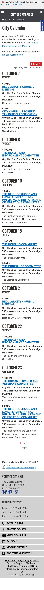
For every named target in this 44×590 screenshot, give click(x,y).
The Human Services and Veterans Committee (20, 382)
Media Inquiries (21, 568)
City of (15, 15)
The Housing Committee (19, 244)
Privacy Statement (21, 566)
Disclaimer (31, 563)
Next (23, 448)
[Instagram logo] (17, 492)
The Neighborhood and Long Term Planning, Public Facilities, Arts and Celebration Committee (21, 413)
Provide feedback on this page (21, 467)
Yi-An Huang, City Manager (18, 560)
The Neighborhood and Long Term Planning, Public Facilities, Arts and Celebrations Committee (21, 198)
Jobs (8, 566)
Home (5, 19)
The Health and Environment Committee (20, 154)
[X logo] (5, 492)
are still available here (12, 54)
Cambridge (26, 15)
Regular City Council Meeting (18, 88)
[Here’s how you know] (1, 4)
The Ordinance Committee (21, 266)
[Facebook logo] (11, 492)
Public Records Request (23, 562)
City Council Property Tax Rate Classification (19, 113)
